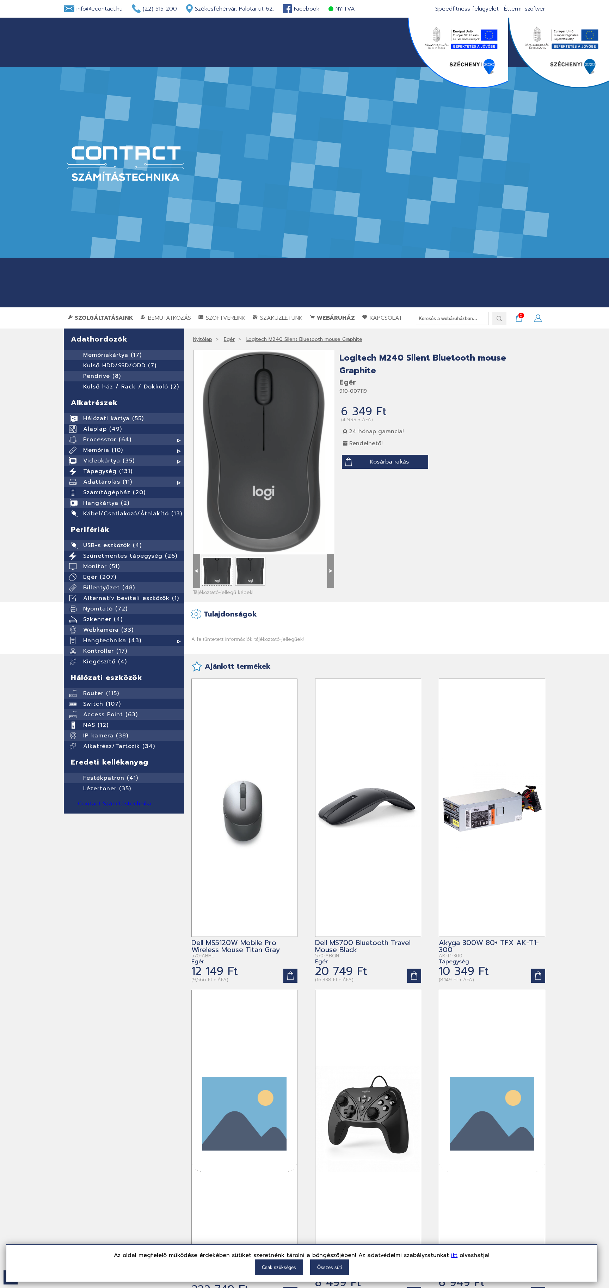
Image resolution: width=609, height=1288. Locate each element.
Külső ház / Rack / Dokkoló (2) (131, 386)
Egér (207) (99, 577)
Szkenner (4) (103, 619)
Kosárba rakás (389, 462)
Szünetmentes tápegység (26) (130, 556)
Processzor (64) (107, 439)
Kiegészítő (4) (105, 661)
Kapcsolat (385, 318)
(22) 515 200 (160, 9)
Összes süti (329, 1267)
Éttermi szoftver (524, 9)
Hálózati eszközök (106, 677)
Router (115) (101, 693)
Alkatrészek (94, 402)
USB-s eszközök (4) (112, 545)
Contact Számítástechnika (115, 803)
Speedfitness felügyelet (467, 9)
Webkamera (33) (108, 630)
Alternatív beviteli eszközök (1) (131, 598)
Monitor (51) (101, 566)
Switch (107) (102, 704)
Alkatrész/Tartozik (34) (119, 746)
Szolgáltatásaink (103, 318)
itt (454, 1255)
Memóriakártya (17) (112, 355)
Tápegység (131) (108, 471)
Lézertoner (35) (107, 788)
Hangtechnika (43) (112, 640)
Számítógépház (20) (114, 492)
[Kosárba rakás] (290, 976)
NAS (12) (96, 725)
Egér (229, 339)
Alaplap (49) (102, 429)
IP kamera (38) (105, 735)
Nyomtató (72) (105, 609)
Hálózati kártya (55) (113, 418)
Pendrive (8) (102, 376)
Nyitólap (202, 339)
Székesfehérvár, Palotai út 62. (234, 9)
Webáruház (335, 318)
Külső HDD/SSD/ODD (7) (119, 365)
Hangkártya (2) (106, 503)
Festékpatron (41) (110, 778)
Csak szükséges (279, 1267)
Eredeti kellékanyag (109, 762)
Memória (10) (103, 450)
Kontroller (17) (105, 651)
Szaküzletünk (280, 318)
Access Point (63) (110, 714)
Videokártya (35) (109, 460)
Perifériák (90, 529)
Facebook (306, 9)
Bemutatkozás (168, 318)
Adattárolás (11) (107, 482)
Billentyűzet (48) (109, 587)
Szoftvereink (224, 318)
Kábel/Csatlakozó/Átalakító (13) (132, 513)
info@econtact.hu (99, 9)
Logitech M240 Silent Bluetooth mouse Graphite (304, 339)
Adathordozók (99, 339)
